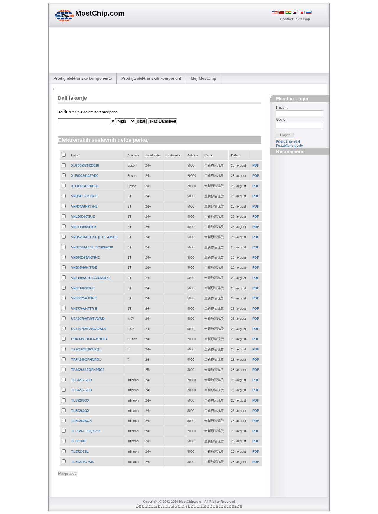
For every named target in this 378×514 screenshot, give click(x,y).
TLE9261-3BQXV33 (85, 431)
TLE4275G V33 (82, 462)
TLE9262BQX (81, 420)
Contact (286, 19)
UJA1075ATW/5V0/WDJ (88, 329)
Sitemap (303, 19)
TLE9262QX (80, 410)
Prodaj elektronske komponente (82, 78)
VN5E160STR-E (82, 288)
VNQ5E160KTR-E (84, 196)
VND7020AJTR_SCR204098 (92, 247)
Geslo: (281, 120)
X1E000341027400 (84, 175)
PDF (255, 165)
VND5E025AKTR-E (85, 257)
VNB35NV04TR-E (84, 267)
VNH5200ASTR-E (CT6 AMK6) (94, 237)
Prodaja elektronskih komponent (151, 78)
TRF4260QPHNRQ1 (86, 359)
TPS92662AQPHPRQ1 (88, 369)
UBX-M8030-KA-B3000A (89, 339)
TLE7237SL (80, 451)
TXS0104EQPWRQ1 (86, 349)
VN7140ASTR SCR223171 (90, 278)
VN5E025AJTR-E (84, 298)
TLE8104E (79, 441)
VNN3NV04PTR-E (84, 206)
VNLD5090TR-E (83, 216)
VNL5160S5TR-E (83, 227)
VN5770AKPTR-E (84, 308)
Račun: (282, 107)
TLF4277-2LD (81, 380)
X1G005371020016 (85, 165)
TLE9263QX (80, 400)
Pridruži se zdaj (288, 141)
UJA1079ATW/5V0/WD (88, 318)
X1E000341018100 (84, 186)
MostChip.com (190, 501)
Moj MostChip (203, 78)
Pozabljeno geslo (289, 145)
